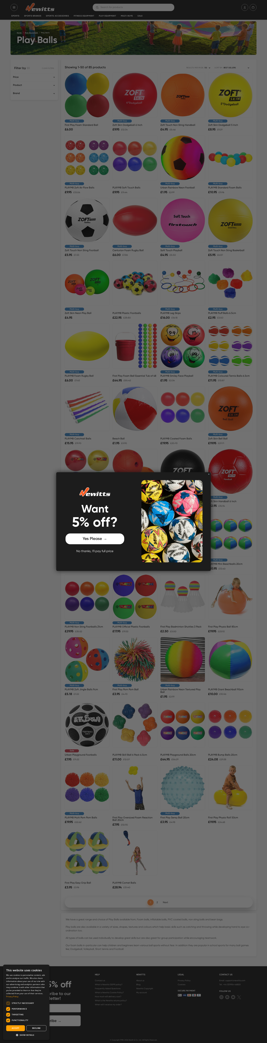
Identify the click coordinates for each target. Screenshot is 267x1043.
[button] (26, 1035)
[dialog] (26, 1002)
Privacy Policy (12, 996)
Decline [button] (36, 1028)
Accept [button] (15, 1028)
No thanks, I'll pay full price (94, 551)
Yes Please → (95, 539)
